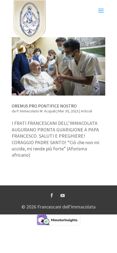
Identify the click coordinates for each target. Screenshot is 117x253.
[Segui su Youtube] (62, 195)
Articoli (86, 111)
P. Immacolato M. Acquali (36, 111)
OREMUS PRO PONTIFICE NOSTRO (44, 106)
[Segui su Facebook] (51, 195)
